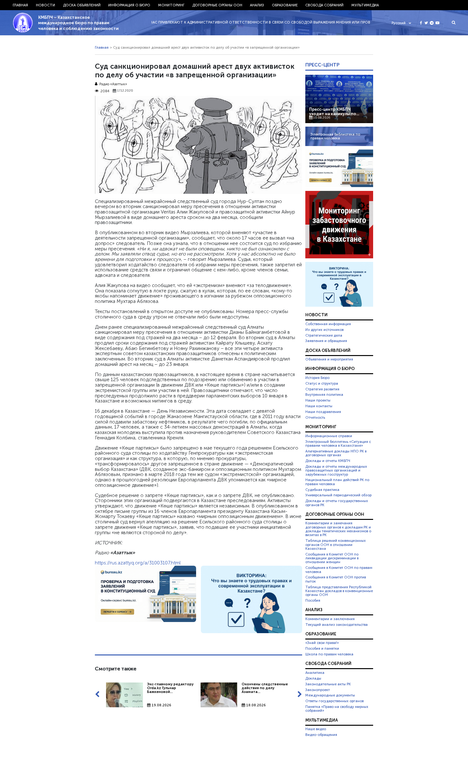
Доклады (313, 678)
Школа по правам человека (329, 654)
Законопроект (317, 690)
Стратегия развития (322, 389)
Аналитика (314, 672)
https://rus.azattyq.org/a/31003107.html (138, 563)
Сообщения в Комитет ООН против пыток (335, 579)
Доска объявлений (82, 5)
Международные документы (330, 695)
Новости (45, 5)
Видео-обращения (321, 734)
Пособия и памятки (322, 648)
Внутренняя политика (324, 394)
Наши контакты (318, 406)
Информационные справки (328, 436)
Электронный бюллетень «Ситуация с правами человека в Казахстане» (338, 443)
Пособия (312, 600)
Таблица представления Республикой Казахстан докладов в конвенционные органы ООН (339, 591)
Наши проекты (317, 400)
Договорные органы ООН (217, 5)
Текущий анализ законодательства (336, 624)
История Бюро (317, 377)
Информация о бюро (129, 5)
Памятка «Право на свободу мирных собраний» (336, 708)
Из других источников (324, 329)
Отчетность (315, 417)
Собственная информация (328, 324)
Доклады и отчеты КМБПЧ (327, 460)
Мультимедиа (365, 5)
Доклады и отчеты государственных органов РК (336, 503)
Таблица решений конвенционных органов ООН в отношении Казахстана (335, 544)
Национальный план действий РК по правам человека (337, 482)
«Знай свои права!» (322, 642)
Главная (20, 5)
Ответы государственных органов (334, 701)
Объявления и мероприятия (329, 359)
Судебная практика (322, 489)
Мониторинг (171, 5)
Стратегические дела (323, 335)
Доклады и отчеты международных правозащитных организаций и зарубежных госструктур (336, 470)
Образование (285, 5)
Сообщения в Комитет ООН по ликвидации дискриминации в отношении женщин (331, 558)
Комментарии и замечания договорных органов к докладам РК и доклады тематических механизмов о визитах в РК (338, 529)
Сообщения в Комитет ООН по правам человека (338, 569)
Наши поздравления (323, 411)
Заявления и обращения (326, 341)
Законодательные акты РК (328, 684)
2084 (104, 91)
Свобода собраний (324, 5)
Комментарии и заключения (330, 619)
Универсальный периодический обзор (338, 495)
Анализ (257, 5)
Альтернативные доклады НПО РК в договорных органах (335, 453)
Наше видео (315, 729)
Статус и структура (321, 383)
